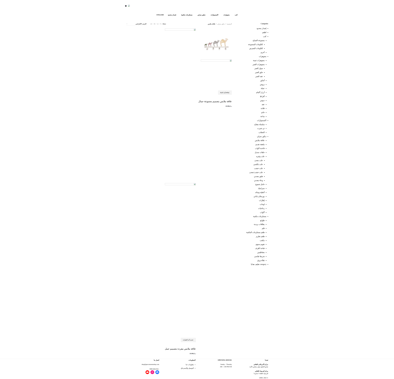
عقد (263, 104)
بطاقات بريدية (259, 224)
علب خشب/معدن (256, 172)
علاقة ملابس (260, 140)
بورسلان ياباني (259, 196)
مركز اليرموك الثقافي (261, 371)
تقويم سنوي (260, 244)
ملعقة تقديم (260, 144)
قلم (263, 228)
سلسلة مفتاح (259, 124)
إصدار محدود (261, 28)
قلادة (263, 108)
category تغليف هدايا (258, 264)
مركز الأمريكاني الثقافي (261, 364)
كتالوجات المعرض (256, 48)
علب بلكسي (258, 164)
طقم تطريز (260, 236)
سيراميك (261, 188)
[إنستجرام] (152, 372)
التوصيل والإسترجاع (187, 368)
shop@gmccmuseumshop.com (150, 364)
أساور (262, 80)
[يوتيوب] (147, 372)
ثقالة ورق (261, 260)
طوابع (262, 220)
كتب (264, 36)
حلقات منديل (260, 152)
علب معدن (259, 160)
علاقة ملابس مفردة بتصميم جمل (180, 348)
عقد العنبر (259, 76)
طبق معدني (258, 176)
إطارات (262, 200)
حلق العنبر (259, 72)
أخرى (263, 52)
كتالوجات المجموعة (255, 44)
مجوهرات (262, 56)
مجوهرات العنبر (259, 64)
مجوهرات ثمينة (259, 60)
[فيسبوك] (157, 372)
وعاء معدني (258, 180)
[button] (225, 92)
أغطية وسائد (260, 192)
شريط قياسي (259, 256)
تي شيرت (261, 128)
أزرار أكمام (260, 92)
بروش (262, 84)
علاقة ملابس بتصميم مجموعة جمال (215, 101)
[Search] (132, 6)
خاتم (263, 112)
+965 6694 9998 (154, 369)
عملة (263, 88)
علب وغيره (260, 156)
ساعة (262, 116)
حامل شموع (260, 184)
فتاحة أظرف (260, 248)
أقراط (262, 96)
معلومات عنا (190, 364)
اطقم (264, 32)
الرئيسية (229, 24)
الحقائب (262, 132)
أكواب (262, 212)
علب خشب (258, 168)
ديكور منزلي (261, 136)
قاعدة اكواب (260, 148)
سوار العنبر (258, 68)
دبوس (262, 100)
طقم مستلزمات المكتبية (255, 232)
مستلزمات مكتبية (259, 216)
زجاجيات (261, 208)
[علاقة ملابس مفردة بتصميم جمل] (180, 105)
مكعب (262, 240)
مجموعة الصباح (259, 40)
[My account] (129, 6)
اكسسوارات (261, 120)
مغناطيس (261, 252)
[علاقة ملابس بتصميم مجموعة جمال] (216, 44)
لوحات (262, 204)
